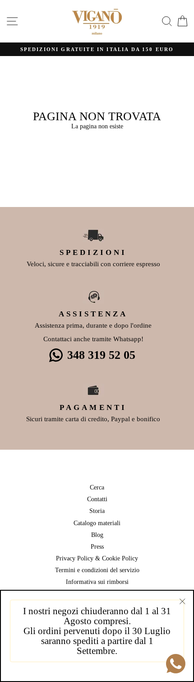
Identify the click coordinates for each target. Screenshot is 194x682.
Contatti (97, 499)
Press (97, 546)
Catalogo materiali (97, 523)
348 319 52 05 (101, 355)
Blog (97, 534)
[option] (97, 49)
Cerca (97, 487)
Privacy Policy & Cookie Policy (97, 558)
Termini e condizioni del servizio (97, 570)
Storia (97, 510)
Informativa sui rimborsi (97, 581)
